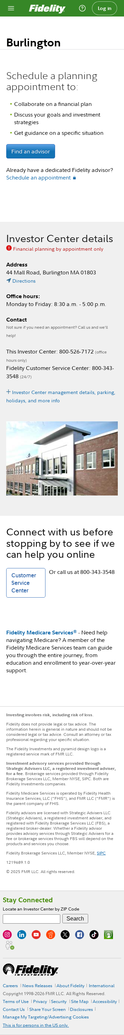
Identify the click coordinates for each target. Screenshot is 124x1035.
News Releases (37, 985)
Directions (23, 280)
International (101, 985)
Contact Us (14, 1009)
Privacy (40, 1001)
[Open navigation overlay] (11, 8)
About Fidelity (70, 985)
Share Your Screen (47, 1009)
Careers (10, 985)
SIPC (101, 853)
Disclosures (81, 1009)
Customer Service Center (23, 582)
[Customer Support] (82, 8)
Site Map (80, 1001)
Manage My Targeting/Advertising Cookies (46, 1017)
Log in (105, 8)
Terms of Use (16, 1001)
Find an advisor (30, 151)
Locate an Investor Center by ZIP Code (41, 909)
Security (58, 1001)
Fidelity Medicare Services (41, 632)
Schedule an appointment (38, 177)
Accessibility (105, 1001)
